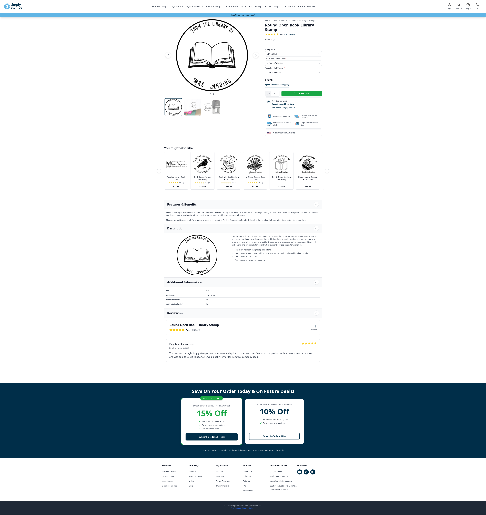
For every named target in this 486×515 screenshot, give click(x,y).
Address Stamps (160, 6)
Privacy (252, 508)
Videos (192, 481)
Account (219, 471)
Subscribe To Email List (274, 436)
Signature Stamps (194, 6)
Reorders (220, 476)
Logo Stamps (177, 6)
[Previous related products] (159, 171)
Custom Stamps (213, 6)
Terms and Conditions (265, 450)
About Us (193, 471)
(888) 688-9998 (276, 471)
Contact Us (247, 471)
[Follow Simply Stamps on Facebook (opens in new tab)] (299, 471)
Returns (246, 481)
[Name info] (274, 40)
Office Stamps (231, 6)
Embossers (246, 6)
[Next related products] (327, 171)
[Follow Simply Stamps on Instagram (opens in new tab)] (312, 471)
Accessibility (248, 490)
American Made (195, 476)
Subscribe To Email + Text (212, 436)
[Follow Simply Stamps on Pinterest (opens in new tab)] (306, 471)
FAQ (244, 486)
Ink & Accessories (306, 6)
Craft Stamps (289, 6)
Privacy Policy (279, 450)
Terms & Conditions (239, 508)
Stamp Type (271, 49)
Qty (268, 93)
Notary (258, 6)
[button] (168, 55)
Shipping (247, 476)
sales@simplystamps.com (281, 481)
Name (268, 39)
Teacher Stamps (272, 6)
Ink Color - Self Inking (275, 68)
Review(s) (289, 34)
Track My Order (222, 486)
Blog (191, 486)
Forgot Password (223, 481)
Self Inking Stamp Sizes (275, 58)
